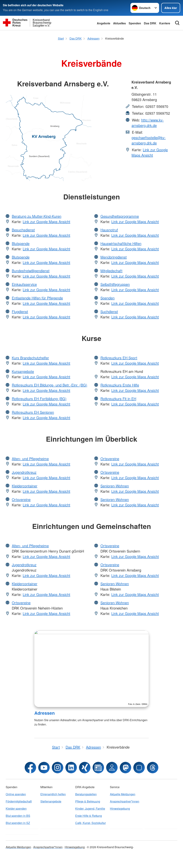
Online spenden (16, 794)
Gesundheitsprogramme (119, 216)
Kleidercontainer (24, 485)
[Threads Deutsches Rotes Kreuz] (152, 767)
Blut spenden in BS (18, 816)
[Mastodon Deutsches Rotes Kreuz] (125, 767)
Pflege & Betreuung (87, 801)
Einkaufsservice (24, 284)
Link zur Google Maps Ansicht (150, 152)
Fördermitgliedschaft (19, 801)
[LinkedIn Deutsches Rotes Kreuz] (71, 767)
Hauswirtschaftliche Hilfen (120, 243)
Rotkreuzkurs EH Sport (118, 357)
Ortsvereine (21, 499)
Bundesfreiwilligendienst (31, 270)
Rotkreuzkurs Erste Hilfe (119, 385)
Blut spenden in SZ (18, 823)
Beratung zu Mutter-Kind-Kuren (36, 216)
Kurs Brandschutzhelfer (30, 357)
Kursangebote (23, 371)
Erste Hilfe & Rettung (88, 816)
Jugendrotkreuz (24, 472)
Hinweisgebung (120, 808)
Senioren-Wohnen (114, 485)
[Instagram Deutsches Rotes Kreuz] (57, 767)
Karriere (164, 23)
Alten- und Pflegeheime (30, 458)
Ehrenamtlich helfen (53, 794)
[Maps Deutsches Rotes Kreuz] (112, 767)
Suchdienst (109, 311)
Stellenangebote (50, 801)
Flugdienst (20, 311)
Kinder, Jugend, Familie (90, 808)
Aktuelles (119, 23)
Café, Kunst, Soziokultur (90, 823)
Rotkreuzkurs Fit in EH (118, 398)
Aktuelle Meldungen (122, 794)
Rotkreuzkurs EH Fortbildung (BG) (39, 398)
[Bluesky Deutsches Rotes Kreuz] (139, 767)
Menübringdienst (113, 257)
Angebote (103, 23)
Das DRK (150, 23)
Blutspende (20, 243)
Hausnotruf (109, 229)
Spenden (135, 23)
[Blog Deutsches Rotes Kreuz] (98, 767)
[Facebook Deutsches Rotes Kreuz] (30, 767)
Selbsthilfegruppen (115, 284)
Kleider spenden (16, 808)
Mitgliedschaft (111, 270)
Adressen (44, 713)
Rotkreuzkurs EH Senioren (33, 412)
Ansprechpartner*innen (124, 801)
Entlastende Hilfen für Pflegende (37, 297)
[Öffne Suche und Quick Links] (177, 23)
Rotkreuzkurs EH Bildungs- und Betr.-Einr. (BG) (49, 385)
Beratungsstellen (86, 794)
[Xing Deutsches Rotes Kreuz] (84, 767)
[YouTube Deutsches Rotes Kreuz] (44, 767)
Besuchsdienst (23, 229)
